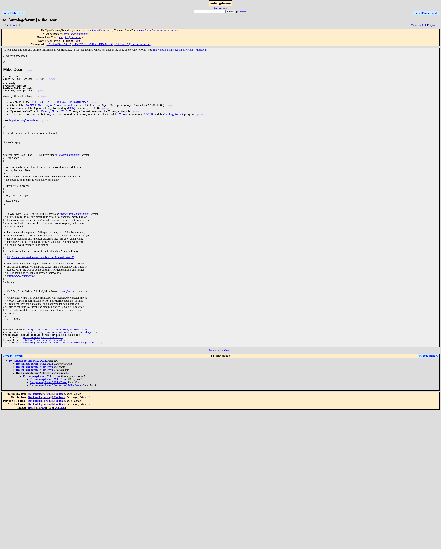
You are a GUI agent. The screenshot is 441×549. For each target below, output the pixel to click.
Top (215, 8)
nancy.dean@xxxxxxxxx (74, 33)
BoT (48, 102)
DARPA (30, 105)
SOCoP (148, 114)
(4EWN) (44, 96)
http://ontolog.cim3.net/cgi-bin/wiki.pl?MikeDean (180, 49)
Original (432, 25)
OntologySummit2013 (54, 111)
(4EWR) (136, 112)
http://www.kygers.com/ (21, 275)
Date (13, 13)
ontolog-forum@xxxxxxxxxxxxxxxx (156, 30)
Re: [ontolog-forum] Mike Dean (27, 360)
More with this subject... (220, 350)
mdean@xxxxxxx (68, 291)
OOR (71, 108)
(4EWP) (170, 105)
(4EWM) (52, 79)
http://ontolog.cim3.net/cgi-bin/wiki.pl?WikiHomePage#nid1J (56, 342)
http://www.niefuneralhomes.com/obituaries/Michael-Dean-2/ (40, 257)
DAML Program (44, 105)
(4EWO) (95, 102)
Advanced (241, 11)
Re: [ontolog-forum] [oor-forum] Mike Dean (55, 385)
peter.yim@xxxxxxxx (69, 37)
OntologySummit (173, 114)
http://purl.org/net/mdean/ (24, 120)
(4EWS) (200, 115)
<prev (6, 13)
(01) (102, 343)
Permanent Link (419, 25)
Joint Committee (66, 105)
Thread (426, 13)
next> (21, 13)
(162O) (45, 121)
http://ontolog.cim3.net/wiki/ (45, 340)
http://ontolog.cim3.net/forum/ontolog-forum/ (58, 329)
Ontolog (124, 114)
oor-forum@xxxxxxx (99, 30)
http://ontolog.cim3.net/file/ (43, 337)
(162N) (41, 91)
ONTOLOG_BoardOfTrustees (70, 102)
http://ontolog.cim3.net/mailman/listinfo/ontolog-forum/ (62, 332)
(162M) (31, 70)
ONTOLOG (37, 102)
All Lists (223, 8)
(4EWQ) (105, 109)
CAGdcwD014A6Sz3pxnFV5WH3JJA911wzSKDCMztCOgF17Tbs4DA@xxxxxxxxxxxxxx (99, 44)
